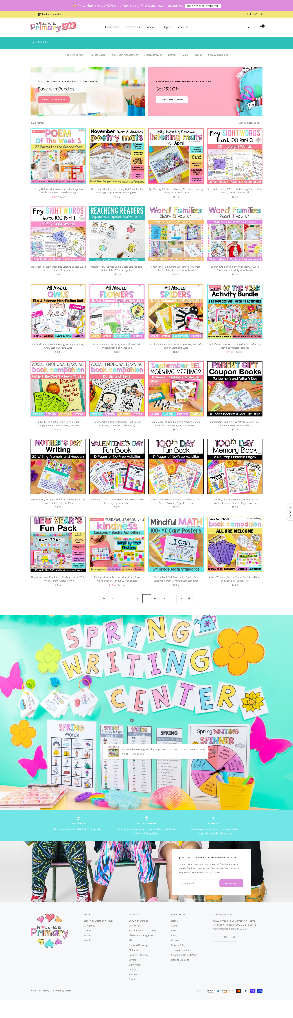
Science (133, 974)
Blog (173, 930)
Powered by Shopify (62, 990)
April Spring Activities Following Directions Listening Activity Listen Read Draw (176, 190)
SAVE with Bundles (218, 54)
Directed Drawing (153, 54)
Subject (166, 27)
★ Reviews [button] (290, 511)
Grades (150, 27)
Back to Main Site (180, 959)
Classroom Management (125, 54)
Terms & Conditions (181, 949)
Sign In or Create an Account (98, 920)
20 (180, 598)
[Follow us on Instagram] (225, 937)
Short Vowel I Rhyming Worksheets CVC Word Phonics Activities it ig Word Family (235, 268)
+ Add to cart (137, 753)
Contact (175, 940)
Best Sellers (135, 925)
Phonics (198, 54)
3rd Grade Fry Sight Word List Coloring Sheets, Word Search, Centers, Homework (234, 190)
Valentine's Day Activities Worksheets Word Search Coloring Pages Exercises (117, 501)
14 (155, 598)
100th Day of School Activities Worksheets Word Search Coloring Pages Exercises (176, 501)
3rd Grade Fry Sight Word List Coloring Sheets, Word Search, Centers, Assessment (58, 268)
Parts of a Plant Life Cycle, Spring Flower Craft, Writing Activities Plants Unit (117, 346)
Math (185, 54)
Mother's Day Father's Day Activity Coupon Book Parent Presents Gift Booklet (235, 423)
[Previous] (103, 598)
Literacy (172, 54)
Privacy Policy (151, 833)
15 (163, 598)
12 (138, 598)
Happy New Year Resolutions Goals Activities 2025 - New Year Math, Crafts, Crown (58, 579)
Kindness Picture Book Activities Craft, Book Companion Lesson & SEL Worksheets (117, 579)
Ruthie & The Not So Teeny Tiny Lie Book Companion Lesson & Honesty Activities (58, 423)
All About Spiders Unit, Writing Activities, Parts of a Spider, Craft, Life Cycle (176, 346)
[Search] (248, 27)
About (174, 925)
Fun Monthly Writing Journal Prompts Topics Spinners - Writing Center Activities (164, 749)
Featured (112, 27)
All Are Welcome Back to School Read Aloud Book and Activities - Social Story (235, 579)
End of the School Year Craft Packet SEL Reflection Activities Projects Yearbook (235, 346)
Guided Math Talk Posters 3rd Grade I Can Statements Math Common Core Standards (176, 579)
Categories (132, 27)
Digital (132, 979)
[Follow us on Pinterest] (234, 937)
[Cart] (260, 27)
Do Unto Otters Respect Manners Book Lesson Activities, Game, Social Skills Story (117, 423)
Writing (132, 959)
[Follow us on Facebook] (217, 937)
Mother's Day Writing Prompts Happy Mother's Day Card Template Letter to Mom (58, 501)
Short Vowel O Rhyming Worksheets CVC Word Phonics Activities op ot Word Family (176, 268)
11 (129, 598)
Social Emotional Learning (142, 930)
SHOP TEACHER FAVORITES (203, 6)
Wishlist (182, 27)
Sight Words (135, 964)
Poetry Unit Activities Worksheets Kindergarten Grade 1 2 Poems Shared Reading (58, 190)
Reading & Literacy (138, 954)
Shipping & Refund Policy (184, 954)
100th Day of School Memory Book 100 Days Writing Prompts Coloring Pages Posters (235, 501)
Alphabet (133, 949)
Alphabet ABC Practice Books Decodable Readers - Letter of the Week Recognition (117, 268)
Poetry (132, 969)
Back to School (98, 54)
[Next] (189, 598)
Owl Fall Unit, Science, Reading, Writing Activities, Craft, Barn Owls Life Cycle (58, 346)
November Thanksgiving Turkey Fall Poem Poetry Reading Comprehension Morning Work (117, 190)
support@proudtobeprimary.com (214, 833)
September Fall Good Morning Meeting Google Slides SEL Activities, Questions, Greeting (176, 423)
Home (33, 42)
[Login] (254, 27)
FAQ (173, 935)
